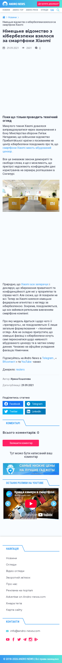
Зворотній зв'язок (18, 577)
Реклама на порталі (19, 590)
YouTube (26, 361)
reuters (20, 369)
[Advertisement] (31, 84)
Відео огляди (15, 571)
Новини (6, 10)
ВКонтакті (9, 361)
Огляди (44, 10)
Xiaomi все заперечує (35, 284)
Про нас (11, 584)
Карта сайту (14, 609)
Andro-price (32, 10)
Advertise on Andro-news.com (26, 596)
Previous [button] (8, 503)
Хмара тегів (14, 603)
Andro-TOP (18, 10)
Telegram (47, 358)
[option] (31, 503)
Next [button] (54, 503)
